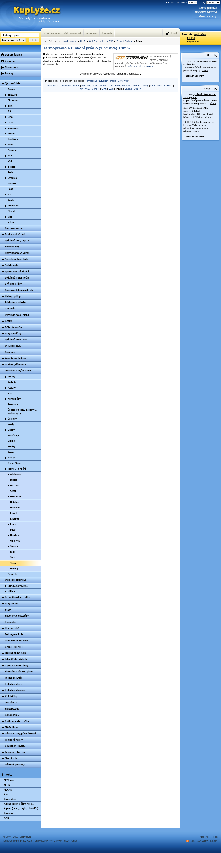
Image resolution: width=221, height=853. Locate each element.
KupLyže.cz (25, 836)
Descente (104, 85)
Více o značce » (140, 66)
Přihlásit (191, 38)
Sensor (95, 89)
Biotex (76, 85)
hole (65, 840)
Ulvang (128, 89)
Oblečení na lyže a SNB (101, 41)
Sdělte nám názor (205, 122)
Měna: (184, 3)
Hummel (126, 85)
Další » (137, 89)
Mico (159, 85)
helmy (52, 840)
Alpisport (66, 85)
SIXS (104, 89)
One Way (85, 89)
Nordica (168, 85)
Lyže (22, 840)
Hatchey (115, 85)
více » (205, 70)
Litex (152, 85)
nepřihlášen (200, 34)
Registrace (193, 41)
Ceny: (203, 3)
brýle (59, 840)
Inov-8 (135, 85)
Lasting (144, 85)
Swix (111, 89)
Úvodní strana (70, 41)
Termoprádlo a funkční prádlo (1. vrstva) (106, 81)
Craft (94, 85)
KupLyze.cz (35, 11)
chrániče (72, 840)
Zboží (83, 41)
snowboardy (41, 840)
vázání (30, 840)
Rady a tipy (210, 88)
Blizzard (85, 85)
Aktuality (211, 55)
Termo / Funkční (125, 41)
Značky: (7, 774)
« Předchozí (53, 85)
